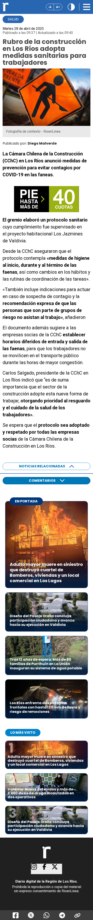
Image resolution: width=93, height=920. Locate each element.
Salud (13, 19)
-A (49, 7)
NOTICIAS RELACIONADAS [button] (42, 466)
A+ (58, 7)
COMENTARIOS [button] (42, 480)
